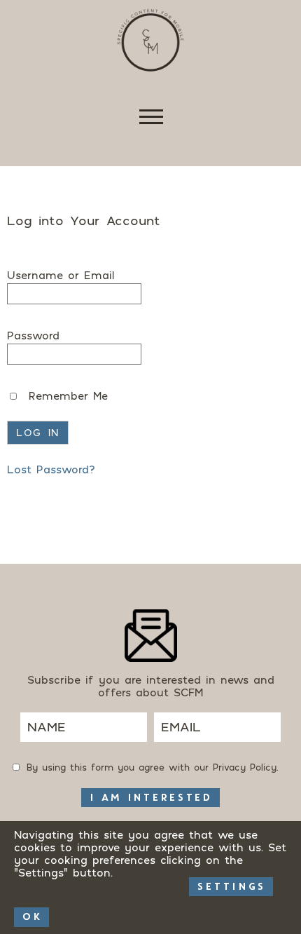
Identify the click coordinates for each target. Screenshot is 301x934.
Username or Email (60, 275)
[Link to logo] (150, 41)
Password (33, 335)
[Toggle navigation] (150, 120)
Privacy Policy (244, 767)
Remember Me (66, 395)
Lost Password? (51, 469)
